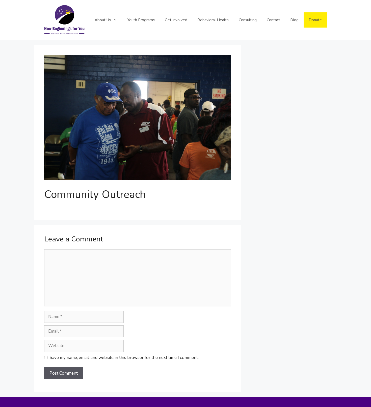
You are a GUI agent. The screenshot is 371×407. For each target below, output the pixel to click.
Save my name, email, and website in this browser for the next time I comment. (124, 357)
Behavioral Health (213, 19)
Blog (294, 19)
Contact (273, 19)
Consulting (248, 19)
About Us (103, 19)
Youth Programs (141, 19)
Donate (315, 19)
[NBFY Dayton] (64, 19)
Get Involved (176, 19)
